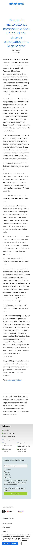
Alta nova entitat (7, 527)
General (16, 53)
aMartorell (16, 3)
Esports (7, 475)
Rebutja (14, 543)
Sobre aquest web (8, 523)
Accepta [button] (6, 543)
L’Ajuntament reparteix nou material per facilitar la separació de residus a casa (16, 412)
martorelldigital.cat (14, 380)
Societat (8, 477)
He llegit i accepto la (15, 489)
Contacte (5, 531)
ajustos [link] (24, 540)
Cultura (7, 472)
